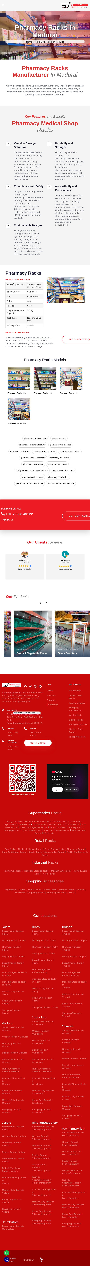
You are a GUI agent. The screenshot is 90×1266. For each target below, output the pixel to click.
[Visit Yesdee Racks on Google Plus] (40, 686)
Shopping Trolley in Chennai (71, 1117)
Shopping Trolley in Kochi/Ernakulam (71, 1225)
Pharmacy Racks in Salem (11, 948)
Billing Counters (14, 821)
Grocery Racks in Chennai (70, 1041)
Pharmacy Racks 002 (43, 393)
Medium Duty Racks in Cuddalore (43, 1092)
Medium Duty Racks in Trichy (43, 990)
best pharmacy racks (57, 464)
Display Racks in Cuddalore (40, 1051)
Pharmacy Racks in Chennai (71, 1050)
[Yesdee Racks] (11, 685)
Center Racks (75, 715)
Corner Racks (74, 821)
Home (29, 41)
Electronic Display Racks (30, 849)
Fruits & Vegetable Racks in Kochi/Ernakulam (71, 1183)
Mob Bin (80, 889)
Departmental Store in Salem (13, 964)
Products (51, 700)
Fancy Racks (72, 824)
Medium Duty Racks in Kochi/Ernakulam (73, 1206)
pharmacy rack (59, 438)
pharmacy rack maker (70, 451)
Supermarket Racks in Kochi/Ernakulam (73, 1134)
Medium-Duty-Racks (76, 730)
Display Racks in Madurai (14, 1052)
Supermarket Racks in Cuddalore (43, 1023)
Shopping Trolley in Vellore (11, 1210)
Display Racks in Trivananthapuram (41, 1156)
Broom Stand (50, 889)
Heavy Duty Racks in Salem (12, 1002)
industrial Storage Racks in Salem (14, 983)
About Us (51, 695)
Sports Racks (35, 852)
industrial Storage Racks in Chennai (74, 1087)
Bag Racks (10, 849)
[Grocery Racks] (55, 634)
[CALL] (6, 1259)
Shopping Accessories (75, 709)
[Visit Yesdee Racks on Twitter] (30, 686)
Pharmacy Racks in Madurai (11, 1045)
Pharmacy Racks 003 (68, 393)
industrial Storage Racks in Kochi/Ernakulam (74, 1195)
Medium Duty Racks (61, 870)
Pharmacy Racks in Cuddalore (41, 1042)
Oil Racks (48, 830)
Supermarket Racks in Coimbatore (13, 1227)
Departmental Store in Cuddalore (43, 1061)
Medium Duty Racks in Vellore (13, 1191)
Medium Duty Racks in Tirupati (73, 996)
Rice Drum (20, 892)
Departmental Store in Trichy (43, 961)
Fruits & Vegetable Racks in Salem (14, 974)
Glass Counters (57, 827)
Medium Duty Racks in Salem (13, 993)
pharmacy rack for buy (58, 477)
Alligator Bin (10, 889)
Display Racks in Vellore (13, 1152)
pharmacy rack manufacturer (32, 445)
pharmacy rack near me (63, 470)
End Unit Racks (56, 824)
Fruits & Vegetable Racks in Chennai (71, 1076)
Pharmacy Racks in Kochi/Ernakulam (71, 1153)
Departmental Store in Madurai (13, 1061)
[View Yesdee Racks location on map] (22, 716)
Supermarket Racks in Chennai (73, 1032)
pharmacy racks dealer (60, 445)
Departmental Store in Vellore (13, 1160)
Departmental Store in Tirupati (73, 964)
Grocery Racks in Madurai (15, 1036)
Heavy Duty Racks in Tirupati (72, 1005)
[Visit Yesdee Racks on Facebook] (25, 686)
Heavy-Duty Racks (78, 724)
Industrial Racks (77, 703)
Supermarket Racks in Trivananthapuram (43, 1128)
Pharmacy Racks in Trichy (45, 947)
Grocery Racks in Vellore (14, 1136)
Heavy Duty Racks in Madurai (12, 1092)
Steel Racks (49, 873)
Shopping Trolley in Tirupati (71, 1014)
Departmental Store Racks (17, 824)
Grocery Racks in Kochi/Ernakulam (70, 1143)
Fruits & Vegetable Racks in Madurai (11, 1070)
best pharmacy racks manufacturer (32, 470)
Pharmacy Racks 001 (17, 393)
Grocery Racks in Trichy (44, 940)
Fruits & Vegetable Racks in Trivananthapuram (41, 1180)
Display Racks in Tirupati (74, 956)
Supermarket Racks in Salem (13, 932)
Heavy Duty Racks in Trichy (42, 999)
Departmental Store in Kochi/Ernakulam (72, 1172)
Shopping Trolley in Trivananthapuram (41, 1222)
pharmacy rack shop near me (61, 483)
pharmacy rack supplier (44, 451)
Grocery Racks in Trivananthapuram (41, 1137)
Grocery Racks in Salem (14, 940)
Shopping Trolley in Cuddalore (41, 1111)
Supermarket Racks (75, 697)
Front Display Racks (54, 849)
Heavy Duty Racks (12, 870)
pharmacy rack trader (33, 464)
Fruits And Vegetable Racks (33, 827)
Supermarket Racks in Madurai (13, 1029)
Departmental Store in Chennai (73, 1066)
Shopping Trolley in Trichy (45, 1007)
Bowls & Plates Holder (30, 889)
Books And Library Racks (36, 821)
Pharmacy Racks (75, 849)
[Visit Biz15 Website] (40, 1260)
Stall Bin (70, 892)
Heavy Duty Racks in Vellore (12, 1201)
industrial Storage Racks (36, 870)
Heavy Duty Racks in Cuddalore (42, 1101)
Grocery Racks (75, 827)
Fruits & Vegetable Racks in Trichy (41, 971)
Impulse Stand (66, 889)
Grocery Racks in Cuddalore (40, 1032)
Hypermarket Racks (31, 830)
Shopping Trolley (77, 736)
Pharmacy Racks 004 (17, 423)
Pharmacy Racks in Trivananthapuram (41, 1147)
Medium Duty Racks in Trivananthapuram (43, 1203)
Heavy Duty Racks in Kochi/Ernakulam (72, 1215)
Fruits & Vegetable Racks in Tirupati (71, 974)
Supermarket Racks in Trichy (43, 932)
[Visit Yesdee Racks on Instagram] (35, 686)
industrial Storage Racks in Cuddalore (44, 1081)
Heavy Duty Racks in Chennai (72, 1107)
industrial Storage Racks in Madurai (14, 1081)
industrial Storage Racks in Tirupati (74, 984)
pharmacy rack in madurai (36, 438)
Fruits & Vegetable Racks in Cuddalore (41, 1070)
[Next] (46, 603)
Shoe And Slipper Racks (14, 852)
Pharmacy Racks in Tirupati (71, 948)
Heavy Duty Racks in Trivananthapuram (42, 1213)
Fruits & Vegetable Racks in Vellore (11, 1169)
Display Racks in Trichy (43, 953)
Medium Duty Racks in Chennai (73, 1098)
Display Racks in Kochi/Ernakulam (70, 1162)
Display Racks (76, 719)
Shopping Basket (35, 892)
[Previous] (40, 603)
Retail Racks (75, 690)
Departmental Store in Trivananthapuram (41, 1167)
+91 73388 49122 (13, 734)
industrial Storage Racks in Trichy (44, 980)
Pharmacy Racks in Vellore (11, 1144)
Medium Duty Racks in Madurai (13, 1101)
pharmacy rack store (59, 457)
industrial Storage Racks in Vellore (14, 1180)
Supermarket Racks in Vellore (13, 1128)
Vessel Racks (62, 830)
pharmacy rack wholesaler (33, 457)
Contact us (52, 704)
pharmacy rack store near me (29, 483)
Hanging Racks (11, 830)
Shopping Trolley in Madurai (11, 1111)
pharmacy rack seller (19, 451)
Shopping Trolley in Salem (11, 1012)
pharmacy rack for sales (32, 477)
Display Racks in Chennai (74, 1058)
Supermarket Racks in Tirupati (73, 932)
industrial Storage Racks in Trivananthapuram (44, 1192)
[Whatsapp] (6, 1253)
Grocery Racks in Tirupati (74, 940)
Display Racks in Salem (13, 956)
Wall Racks (48, 833)
